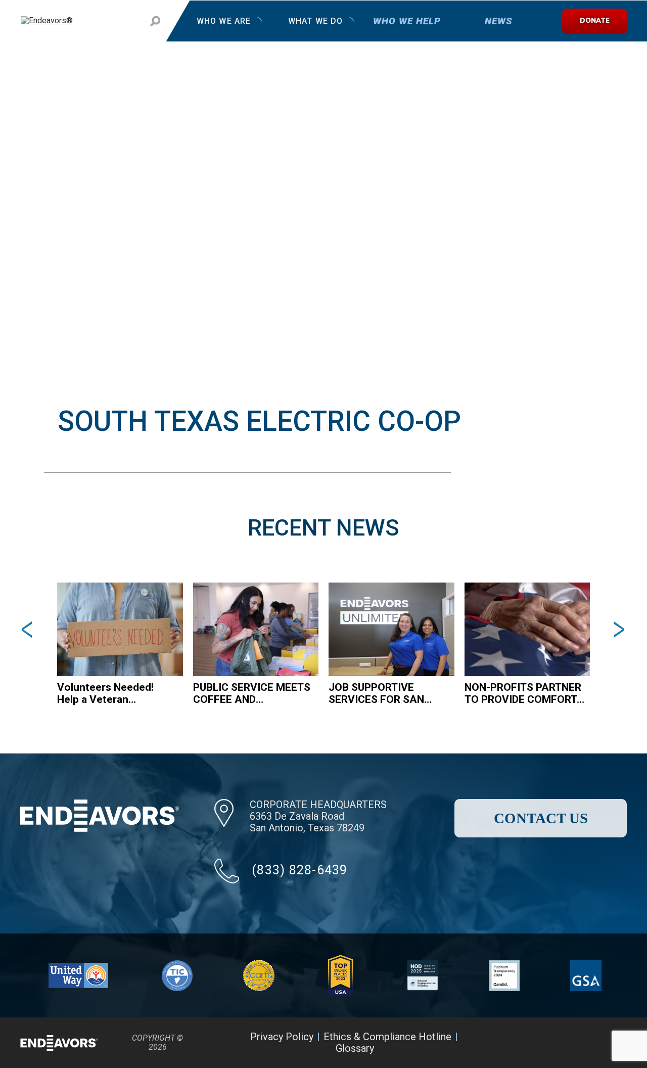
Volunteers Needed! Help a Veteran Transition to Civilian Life (117, 693)
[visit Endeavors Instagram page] (584, 1043)
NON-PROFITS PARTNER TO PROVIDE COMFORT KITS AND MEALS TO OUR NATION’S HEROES (523, 693)
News (498, 21)
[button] (28, 629)
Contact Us (541, 818)
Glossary (355, 1048)
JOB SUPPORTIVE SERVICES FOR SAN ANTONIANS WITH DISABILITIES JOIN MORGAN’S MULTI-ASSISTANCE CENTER (382, 693)
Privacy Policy (281, 1037)
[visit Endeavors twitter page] (559, 1043)
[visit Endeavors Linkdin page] (610, 1043)
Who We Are (224, 21)
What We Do (315, 21)
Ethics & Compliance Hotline (387, 1037)
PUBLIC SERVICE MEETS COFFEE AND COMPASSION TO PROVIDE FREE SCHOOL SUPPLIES (251, 693)
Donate (595, 21)
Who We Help (406, 21)
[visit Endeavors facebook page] (534, 1043)
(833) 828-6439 (300, 870)
